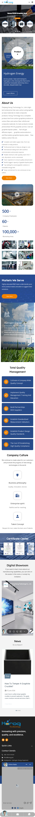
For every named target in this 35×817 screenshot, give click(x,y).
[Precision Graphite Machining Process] (9, 255)
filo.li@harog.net (8, 757)
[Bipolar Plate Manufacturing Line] (9, 265)
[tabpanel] (17, 332)
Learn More (10, 93)
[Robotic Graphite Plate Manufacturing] (9, 244)
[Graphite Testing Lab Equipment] (25, 265)
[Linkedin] (3, 740)
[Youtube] (6, 740)
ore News (18, 645)
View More (9, 178)
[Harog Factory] (17, 195)
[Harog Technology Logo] (14, 724)
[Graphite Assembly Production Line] (25, 255)
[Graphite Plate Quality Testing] (25, 244)
